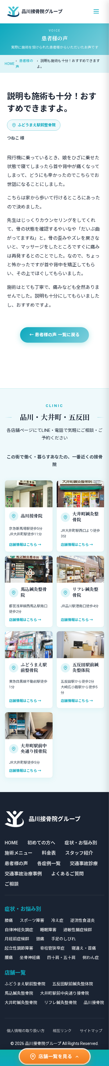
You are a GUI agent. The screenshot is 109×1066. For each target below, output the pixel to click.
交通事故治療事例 (23, 874)
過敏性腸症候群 (77, 929)
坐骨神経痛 (30, 957)
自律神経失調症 (19, 929)
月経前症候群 (17, 938)
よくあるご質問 (67, 874)
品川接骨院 (94, 1002)
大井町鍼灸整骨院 (21, 1002)
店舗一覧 (15, 973)
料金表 (49, 853)
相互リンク (62, 1031)
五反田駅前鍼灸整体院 (72, 984)
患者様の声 (16, 863)
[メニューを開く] (96, 12)
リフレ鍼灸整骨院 (60, 1002)
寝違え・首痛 (84, 948)
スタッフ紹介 (79, 853)
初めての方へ (41, 843)
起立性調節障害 (19, 948)
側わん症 (91, 957)
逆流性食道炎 (82, 920)
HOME (10, 64)
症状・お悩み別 (81, 843)
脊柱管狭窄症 (52, 948)
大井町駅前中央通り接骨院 (64, 993)
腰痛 (9, 957)
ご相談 (12, 884)
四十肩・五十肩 (61, 957)
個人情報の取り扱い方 (25, 1031)
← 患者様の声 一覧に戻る (54, 334)
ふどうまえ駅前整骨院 (37, 125)
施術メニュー (19, 853)
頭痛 (40, 938)
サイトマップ (91, 1031)
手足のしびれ (63, 938)
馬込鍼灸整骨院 (19, 993)
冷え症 (57, 920)
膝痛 (9, 920)
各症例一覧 (48, 863)
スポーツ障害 (32, 920)
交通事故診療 (84, 863)
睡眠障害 (48, 929)
